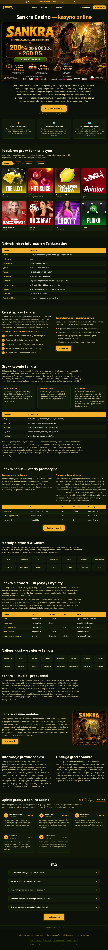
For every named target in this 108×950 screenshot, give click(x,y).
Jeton (54, 567)
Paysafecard (99, 559)
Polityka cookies (68, 935)
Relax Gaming (73, 666)
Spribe (34, 666)
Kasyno (35, 7)
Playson (100, 658)
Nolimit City (60, 658)
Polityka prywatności (53, 935)
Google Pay (24, 567)
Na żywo (43, 7)
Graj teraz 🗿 (54, 917)
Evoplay (100, 666)
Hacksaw (47, 658)
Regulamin (39, 935)
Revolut (39, 567)
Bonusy (59, 7)
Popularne (7, 163)
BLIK (8, 559)
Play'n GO (34, 658)
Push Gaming (87, 658)
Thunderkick (61, 666)
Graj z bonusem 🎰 (54, 108)
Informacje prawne (83, 935)
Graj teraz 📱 (10, 741)
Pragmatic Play (7, 658)
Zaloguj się (86, 7)
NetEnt (21, 658)
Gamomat (87, 666)
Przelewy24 (24, 559)
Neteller (84, 559)
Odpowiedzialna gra (26, 935)
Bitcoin (69, 567)
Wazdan (7, 666)
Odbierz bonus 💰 (54, 528)
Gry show (40, 163)
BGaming (21, 666)
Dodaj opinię (101, 800)
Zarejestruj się (99, 7)
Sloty (51, 7)
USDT (99, 567)
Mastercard (54, 559)
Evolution (74, 658)
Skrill (69, 559)
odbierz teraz (77, 2)
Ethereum (84, 567)
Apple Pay (8, 567)
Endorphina (47, 666)
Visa (38, 559)
